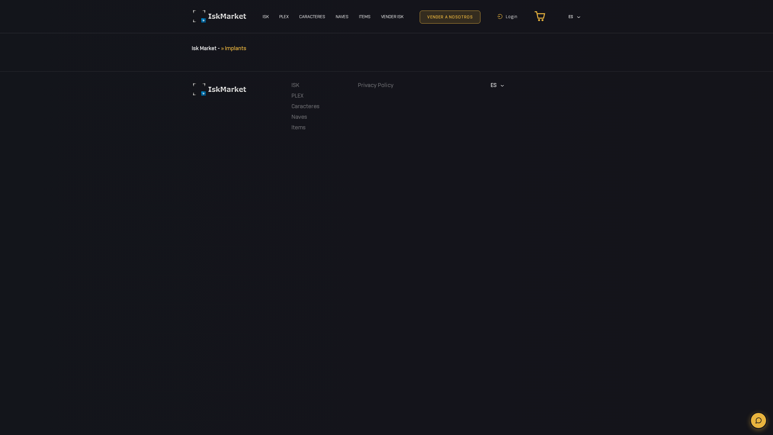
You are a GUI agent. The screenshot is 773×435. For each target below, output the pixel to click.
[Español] (575, 17)
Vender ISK (392, 16)
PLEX (284, 16)
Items (364, 16)
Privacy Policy (375, 85)
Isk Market (204, 48)
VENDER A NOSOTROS (450, 17)
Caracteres (312, 16)
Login (512, 16)
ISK (266, 16)
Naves (342, 16)
